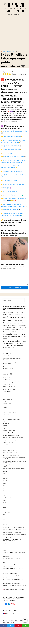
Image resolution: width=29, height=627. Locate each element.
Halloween (9, 327)
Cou (4, 485)
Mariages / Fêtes (7, 355)
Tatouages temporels (8, 537)
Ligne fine (6, 329)
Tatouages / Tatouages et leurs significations (14, 529)
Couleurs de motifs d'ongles (14, 323)
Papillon (15, 330)
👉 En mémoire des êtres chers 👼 (11, 149)
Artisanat (5, 417)
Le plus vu (22, 332)
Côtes (4, 483)
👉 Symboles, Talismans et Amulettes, (12, 184)
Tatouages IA (10, 343)
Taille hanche (6, 478)
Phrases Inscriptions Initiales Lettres (12, 397)
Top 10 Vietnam (7, 394)
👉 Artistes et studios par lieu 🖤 (10, 209)
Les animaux (7, 312)
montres (5, 409)
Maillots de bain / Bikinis (9, 442)
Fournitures (5, 401)
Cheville (5, 524)
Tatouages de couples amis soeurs (12, 532)
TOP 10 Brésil (6, 377)
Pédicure (23, 334)
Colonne (16, 320)
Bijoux (4, 406)
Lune (10, 329)
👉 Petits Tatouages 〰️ (8, 153)
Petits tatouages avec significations (12, 583)
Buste (4, 517)
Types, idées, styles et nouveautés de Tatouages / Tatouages (13, 540)
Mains (4, 500)
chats (4, 327)
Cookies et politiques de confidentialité (13, 568)
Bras (4, 476)
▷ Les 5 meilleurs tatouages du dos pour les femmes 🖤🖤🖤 (13, 233)
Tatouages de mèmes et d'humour (11, 419)
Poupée (4, 502)
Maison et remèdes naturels (10, 450)
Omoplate (5, 509)
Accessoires (6, 423)
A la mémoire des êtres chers (10, 371)
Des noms (17, 334)
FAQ (4, 562)
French (7, 613)
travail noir (14, 314)
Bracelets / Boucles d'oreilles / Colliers (13, 437)
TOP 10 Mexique (7, 391)
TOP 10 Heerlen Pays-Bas (9, 389)
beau (9, 314)
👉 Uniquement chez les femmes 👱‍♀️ (12, 136)
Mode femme (6, 421)
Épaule (4, 493)
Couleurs (11, 317)
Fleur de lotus (8, 325)
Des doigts (5, 488)
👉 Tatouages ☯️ (6, 187)
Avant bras (5, 473)
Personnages (7, 336)
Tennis (18, 343)
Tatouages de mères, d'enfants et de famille (14, 534)
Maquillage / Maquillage (9, 430)
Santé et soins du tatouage (10, 452)
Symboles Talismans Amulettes (11, 455)
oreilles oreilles (6, 512)
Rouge (12, 339)
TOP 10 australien (7, 374)
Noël (4, 334)
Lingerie (5, 428)
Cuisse (4, 505)
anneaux (5, 407)
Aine (4, 495)
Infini (14, 327)
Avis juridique (6, 556)
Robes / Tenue (6, 444)
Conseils (9, 345)
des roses (18, 339)
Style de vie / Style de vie (9, 412)
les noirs (9, 334)
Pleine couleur (22, 325)
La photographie (7, 414)
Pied (4, 519)
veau (4, 514)
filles (14, 334)
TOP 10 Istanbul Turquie (9, 386)
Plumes (8, 339)
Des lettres (22, 327)
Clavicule (5, 480)
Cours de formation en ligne (10, 361)
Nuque (4, 507)
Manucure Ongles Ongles (9, 432)
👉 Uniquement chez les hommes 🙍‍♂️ (12, 195)
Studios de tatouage (8, 373)
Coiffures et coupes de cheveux (11, 435)
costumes (5, 425)
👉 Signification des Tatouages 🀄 (11, 146)
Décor (4, 366)
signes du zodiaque (14, 341)
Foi (3, 325)
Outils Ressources (7, 399)
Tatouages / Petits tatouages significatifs (13, 527)
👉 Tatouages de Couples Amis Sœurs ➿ (13, 156)
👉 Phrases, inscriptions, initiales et (11, 171)
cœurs (21, 320)
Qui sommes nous (7, 571)
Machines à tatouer (8, 403)
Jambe (4, 521)
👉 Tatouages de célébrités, (9, 191)
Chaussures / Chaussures (9, 440)
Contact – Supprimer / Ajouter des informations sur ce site (11, 559)
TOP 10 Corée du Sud (8, 384)
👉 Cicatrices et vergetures (9, 180)
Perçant (5, 447)
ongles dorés (10, 347)
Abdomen (5, 471)
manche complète (7, 497)
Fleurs (16, 325)
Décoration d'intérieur (8, 368)
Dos (4, 490)
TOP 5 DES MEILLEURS (8, 51)
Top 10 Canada (6, 379)
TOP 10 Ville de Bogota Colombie (11, 382)
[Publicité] (14, 33)
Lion (17, 327)
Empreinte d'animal (16, 312)
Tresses (15, 345)
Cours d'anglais (7, 363)
